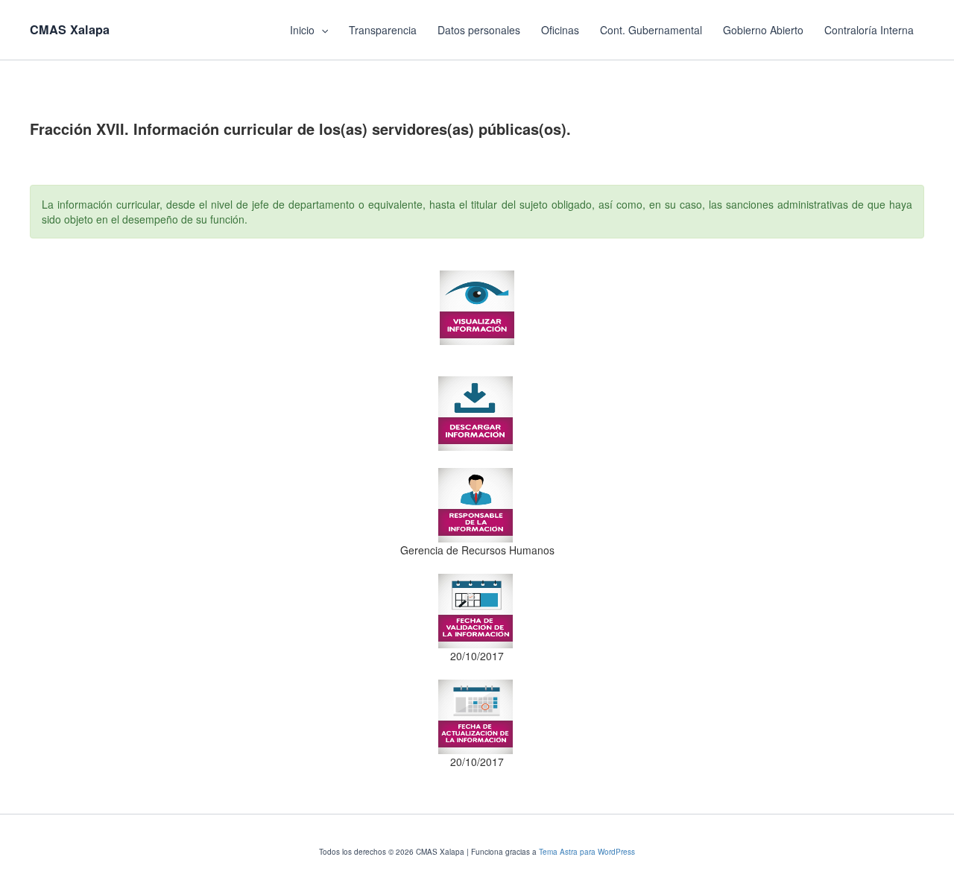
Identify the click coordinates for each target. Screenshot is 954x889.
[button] (321, 30)
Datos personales (478, 29)
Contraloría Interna (869, 29)
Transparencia (383, 29)
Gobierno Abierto (763, 29)
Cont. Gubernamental (651, 29)
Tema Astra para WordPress (587, 852)
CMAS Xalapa (70, 29)
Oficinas (560, 29)
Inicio (302, 29)
